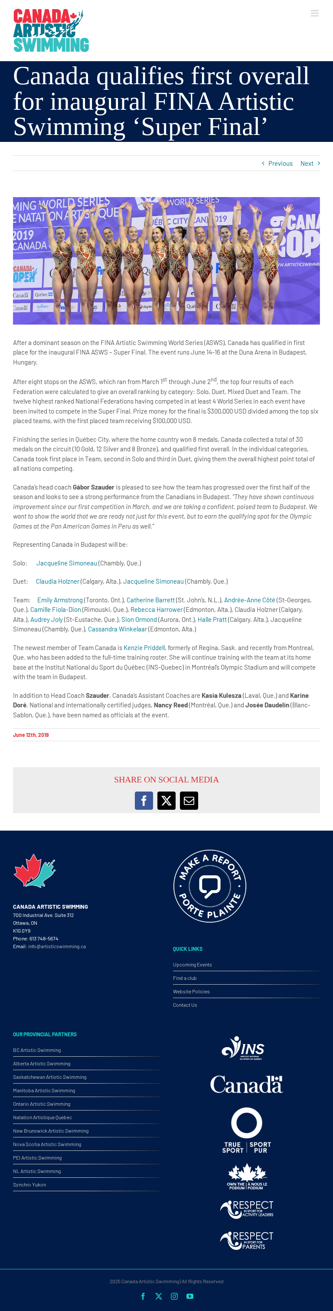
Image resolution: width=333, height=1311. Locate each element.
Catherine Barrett (151, 600)
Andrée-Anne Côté (249, 600)
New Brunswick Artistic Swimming (50, 1130)
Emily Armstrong (60, 600)
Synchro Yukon (29, 1184)
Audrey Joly (46, 619)
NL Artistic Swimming (37, 1171)
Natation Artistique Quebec (42, 1117)
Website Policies (191, 991)
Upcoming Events (192, 964)
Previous (280, 163)
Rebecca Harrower (157, 609)
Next (306, 163)
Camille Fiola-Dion (55, 609)
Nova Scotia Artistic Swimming (47, 1144)
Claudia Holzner (57, 581)
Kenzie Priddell (144, 647)
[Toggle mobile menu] (315, 13)
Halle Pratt (212, 619)
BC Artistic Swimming (37, 1050)
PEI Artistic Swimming (37, 1157)
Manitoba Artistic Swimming (44, 1090)
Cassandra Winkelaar (117, 629)
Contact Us (185, 1005)
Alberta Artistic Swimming (41, 1063)
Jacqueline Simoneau (66, 563)
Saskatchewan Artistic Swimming (49, 1077)
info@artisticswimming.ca (57, 946)
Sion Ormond (139, 619)
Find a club (185, 978)
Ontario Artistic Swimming (41, 1104)
